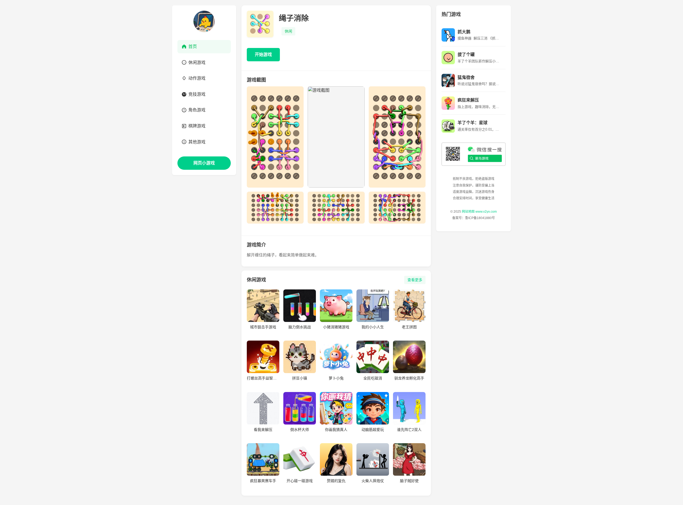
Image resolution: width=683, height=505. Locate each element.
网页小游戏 (204, 163)
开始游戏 (263, 54)
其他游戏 (196, 142)
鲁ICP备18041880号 (480, 218)
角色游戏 (196, 110)
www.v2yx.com (486, 211)
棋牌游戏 (196, 126)
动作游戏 (196, 78)
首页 (192, 46)
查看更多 (414, 280)
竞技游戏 (196, 94)
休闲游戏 (196, 62)
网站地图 (468, 211)
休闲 (288, 31)
